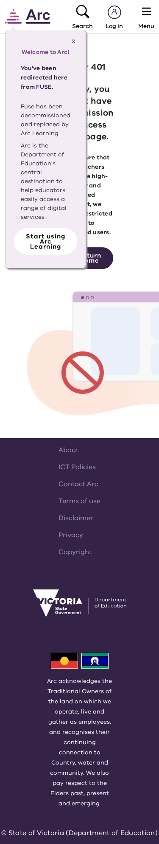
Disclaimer (76, 518)
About (68, 450)
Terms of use (79, 501)
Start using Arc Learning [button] (45, 241)
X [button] (73, 41)
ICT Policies (77, 467)
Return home (89, 258)
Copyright (75, 552)
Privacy (71, 535)
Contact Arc (78, 484)
